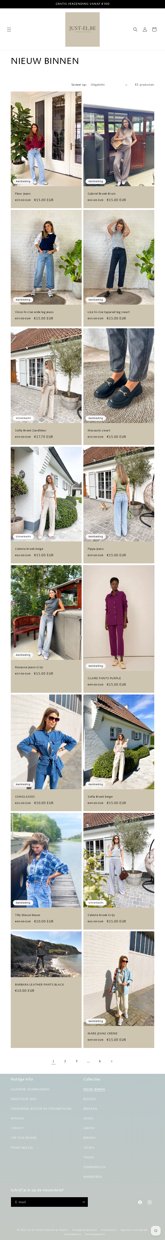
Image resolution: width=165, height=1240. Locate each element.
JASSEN (88, 1118)
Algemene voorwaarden (134, 1229)
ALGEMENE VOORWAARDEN (30, 1089)
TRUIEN (88, 1157)
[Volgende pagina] (111, 1061)
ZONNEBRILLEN (94, 1167)
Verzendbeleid (72, 1234)
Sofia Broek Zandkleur (31, 430)
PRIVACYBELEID (22, 1148)
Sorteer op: (79, 85)
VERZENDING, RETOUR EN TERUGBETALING (41, 1109)
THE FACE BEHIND (24, 1138)
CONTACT (17, 1128)
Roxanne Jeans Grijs (29, 667)
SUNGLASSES (25, 797)
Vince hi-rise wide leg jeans (34, 312)
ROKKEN (89, 1138)
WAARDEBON (92, 1177)
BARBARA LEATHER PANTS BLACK (39, 984)
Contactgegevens (95, 1234)
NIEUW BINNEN (94, 1089)
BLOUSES (89, 1099)
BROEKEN (90, 1109)
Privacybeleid (108, 1229)
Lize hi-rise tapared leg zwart (109, 312)
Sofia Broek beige (100, 797)
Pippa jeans (96, 549)
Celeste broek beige (29, 549)
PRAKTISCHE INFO (24, 1099)
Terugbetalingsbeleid (84, 1229)
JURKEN (88, 1128)
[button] (9, 29)
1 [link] (53, 1061)
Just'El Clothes (35, 1229)
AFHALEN (17, 1118)
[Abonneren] (83, 1202)
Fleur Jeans (23, 194)
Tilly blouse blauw (27, 915)
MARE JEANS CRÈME (103, 1033)
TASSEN (88, 1148)
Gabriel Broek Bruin (102, 194)
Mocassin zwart (99, 430)
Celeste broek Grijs (101, 915)
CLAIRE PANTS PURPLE (104, 678)
